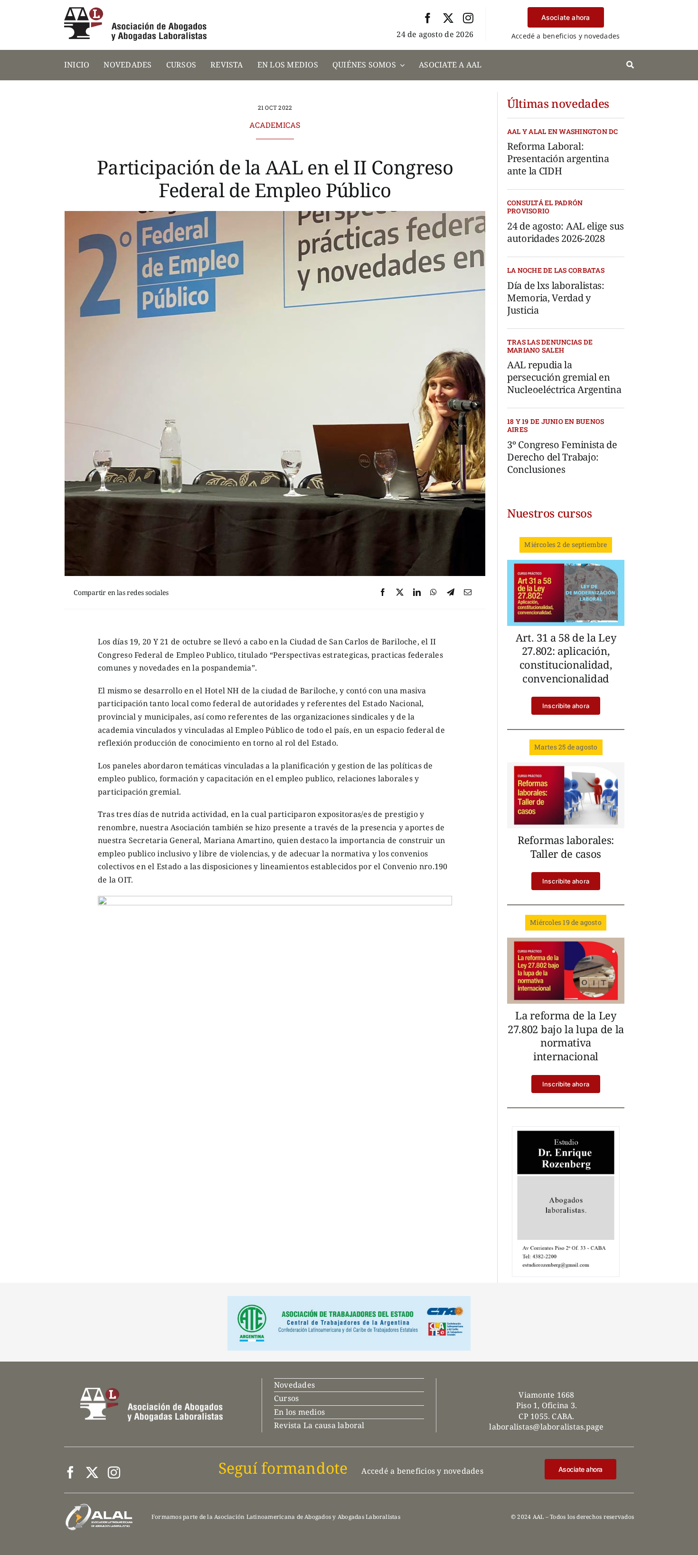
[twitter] (448, 18)
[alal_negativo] (99, 1506)
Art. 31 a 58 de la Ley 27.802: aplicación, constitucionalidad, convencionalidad (566, 657)
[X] (399, 592)
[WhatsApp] (433, 592)
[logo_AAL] (135, 11)
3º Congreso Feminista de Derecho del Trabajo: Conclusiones (562, 457)
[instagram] (468, 18)
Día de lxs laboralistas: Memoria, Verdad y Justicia (555, 298)
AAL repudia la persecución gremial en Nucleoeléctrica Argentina (564, 377)
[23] (565, 766)
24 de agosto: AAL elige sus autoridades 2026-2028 (565, 232)
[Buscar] (630, 65)
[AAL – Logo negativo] (151, 1391)
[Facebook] (382, 592)
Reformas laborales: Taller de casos (566, 847)
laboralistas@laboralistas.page (546, 1426)
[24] (565, 563)
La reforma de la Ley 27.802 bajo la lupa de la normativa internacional (566, 1035)
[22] (565, 941)
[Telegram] (450, 592)
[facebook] (428, 18)
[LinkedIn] (416, 592)
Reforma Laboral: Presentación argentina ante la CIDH (558, 158)
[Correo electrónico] (467, 592)
